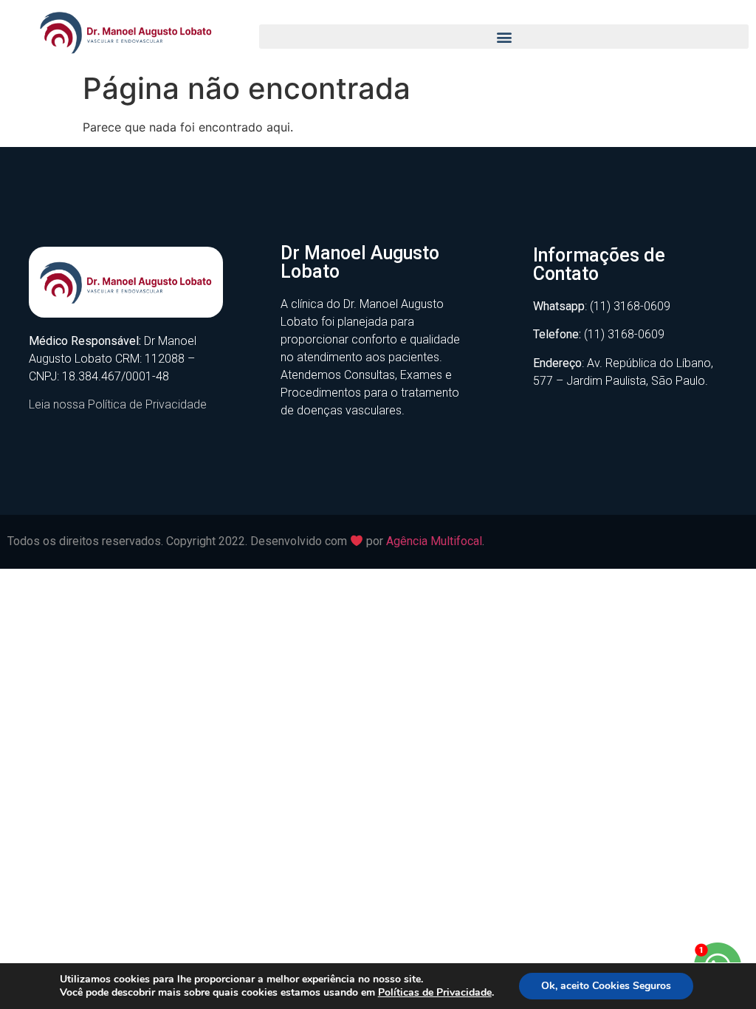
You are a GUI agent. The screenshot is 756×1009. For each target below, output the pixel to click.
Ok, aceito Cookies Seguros (606, 986)
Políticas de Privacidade (435, 992)
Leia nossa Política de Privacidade (118, 404)
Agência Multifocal (434, 541)
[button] (504, 36)
